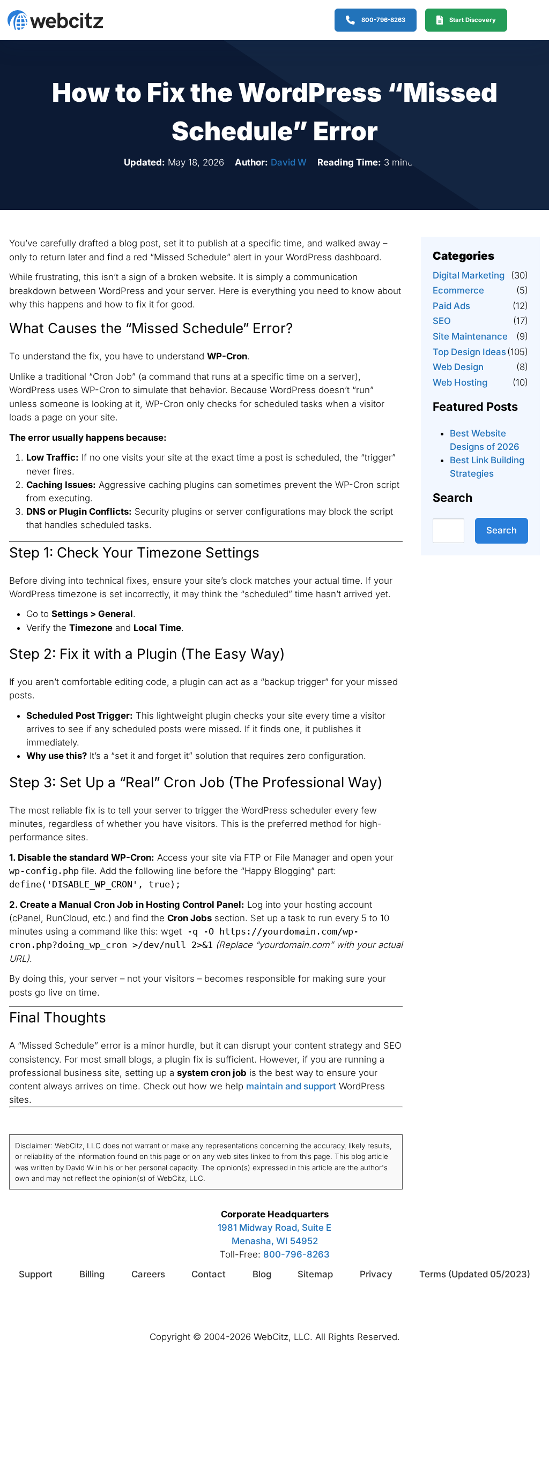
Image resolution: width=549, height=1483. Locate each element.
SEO (442, 320)
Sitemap (315, 1274)
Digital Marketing (469, 275)
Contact (208, 1274)
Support (36, 1274)
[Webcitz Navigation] (523, 20)
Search (501, 530)
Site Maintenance (470, 336)
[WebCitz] (55, 20)
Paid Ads (451, 305)
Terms (474, 1274)
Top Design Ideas (469, 352)
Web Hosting (460, 382)
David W (289, 162)
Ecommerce (458, 290)
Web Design (458, 367)
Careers (148, 1274)
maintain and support (291, 1086)
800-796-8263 (296, 1254)
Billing (92, 1274)
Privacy (376, 1274)
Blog (262, 1274)
